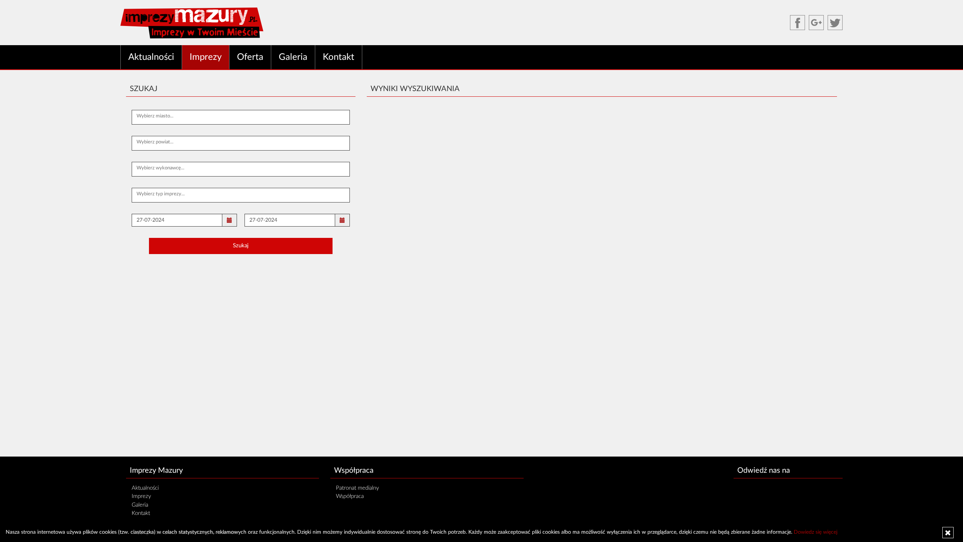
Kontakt (338, 57)
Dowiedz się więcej (815, 532)
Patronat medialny (357, 488)
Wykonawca (148, 168)
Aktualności (151, 57)
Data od (143, 220)
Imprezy (206, 57)
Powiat (142, 142)
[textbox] (240, 116)
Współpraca (350, 496)
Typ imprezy (148, 194)
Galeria (293, 57)
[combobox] (241, 117)
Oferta (250, 57)
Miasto (142, 116)
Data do (256, 220)
